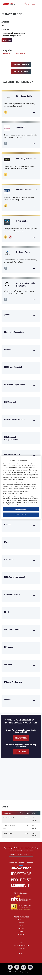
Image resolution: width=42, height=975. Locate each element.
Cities (21, 931)
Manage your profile (21, 64)
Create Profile (21, 738)
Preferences (21, 948)
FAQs (21, 925)
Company (21, 934)
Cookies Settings (21, 509)
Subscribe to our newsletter (21, 854)
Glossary (21, 928)
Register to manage (21, 71)
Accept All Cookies (21, 514)
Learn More (21, 752)
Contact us (21, 920)
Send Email (7, 40)
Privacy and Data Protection (21, 945)
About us (21, 923)
